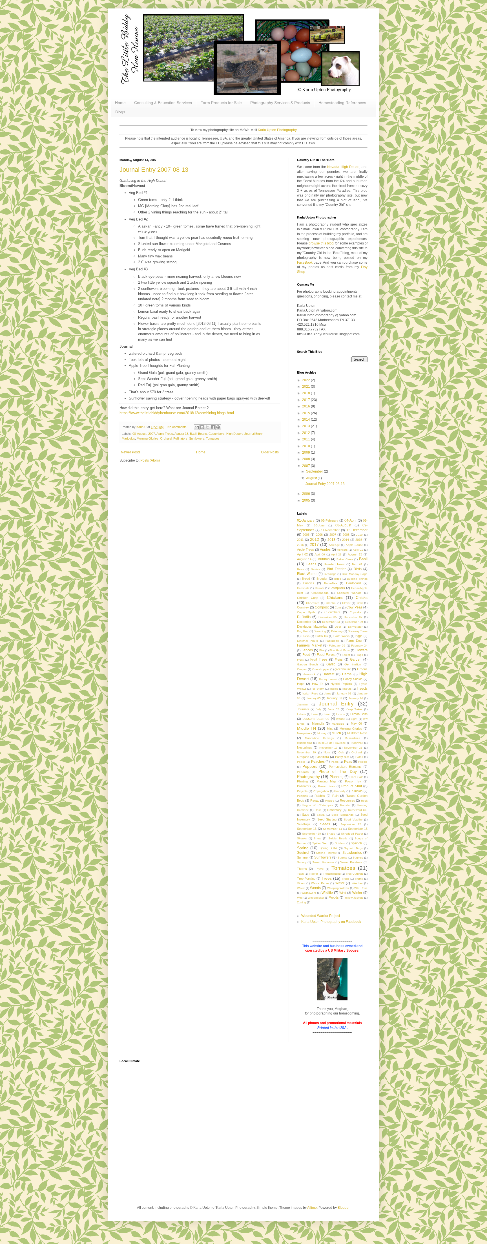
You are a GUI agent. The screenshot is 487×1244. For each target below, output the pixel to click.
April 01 (358, 549)
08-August (139, 433)
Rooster (345, 805)
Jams (327, 693)
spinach (356, 843)
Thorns (302, 868)
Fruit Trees (318, 659)
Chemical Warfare (349, 592)
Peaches (318, 762)
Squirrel (303, 853)
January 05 (313, 698)
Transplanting (332, 873)
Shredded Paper (352, 833)
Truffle (359, 878)
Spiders (340, 843)
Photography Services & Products (280, 102)
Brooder (321, 578)
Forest (346, 654)
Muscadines (352, 738)
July (318, 709)
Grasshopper (320, 669)
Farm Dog (353, 640)
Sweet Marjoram (323, 862)
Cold (360, 603)
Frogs (359, 654)
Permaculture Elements (345, 766)
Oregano (303, 756)
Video (301, 883)
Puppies (302, 795)
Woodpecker (316, 897)
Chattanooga (320, 592)
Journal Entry (253, 433)
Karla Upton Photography (277, 130)
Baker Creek (345, 559)
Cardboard (353, 583)
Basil (193, 433)
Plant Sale (356, 776)
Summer (303, 857)
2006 (306, 494)
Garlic (330, 664)
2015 (306, 413)
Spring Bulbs (328, 848)
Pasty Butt (342, 756)
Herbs (346, 674)
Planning (337, 777)
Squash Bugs (353, 848)
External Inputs (307, 640)
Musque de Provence (332, 742)
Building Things (357, 578)
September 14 (332, 828)
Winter (357, 893)
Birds (358, 569)
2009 (306, 453)
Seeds (325, 824)
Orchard (166, 438)
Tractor (313, 873)
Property (339, 791)
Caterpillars (337, 588)
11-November (330, 530)
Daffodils (304, 617)
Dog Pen (303, 631)
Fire (321, 650)
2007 (151, 433)
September (315, 471)
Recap (314, 800)
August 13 (181, 433)
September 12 (350, 824)
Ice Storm (318, 688)
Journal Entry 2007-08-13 (153, 169)
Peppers (309, 766)
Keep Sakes (354, 709)
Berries (315, 569)
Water (339, 883)
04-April (350, 520)
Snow (317, 838)
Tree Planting (306, 878)
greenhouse (343, 669)
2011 (306, 439)
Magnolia (318, 723)
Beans (202, 433)
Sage (305, 814)
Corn (338, 607)
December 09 (306, 621)
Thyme (319, 868)
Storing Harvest (326, 852)
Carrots (319, 588)
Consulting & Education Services (163, 102)
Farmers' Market (309, 645)
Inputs (347, 688)
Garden (356, 659)
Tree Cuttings (354, 873)
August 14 (304, 559)
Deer (338, 626)
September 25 (311, 833)
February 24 (359, 645)
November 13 (328, 747)
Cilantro (331, 603)
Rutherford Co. (358, 809)
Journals (303, 709)
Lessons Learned (316, 719)
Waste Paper (320, 883)
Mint (330, 728)
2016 (306, 406)
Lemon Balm (359, 714)
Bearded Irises (334, 564)
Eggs (358, 636)
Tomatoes (213, 438)
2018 (306, 393)
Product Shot (351, 786)
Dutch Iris (321, 636)
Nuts (327, 752)
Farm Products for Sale (221, 102)
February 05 (337, 645)
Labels (301, 714)
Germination (352, 664)
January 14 (355, 698)
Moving (322, 733)
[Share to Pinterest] (218, 427)
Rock (364, 800)
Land (327, 714)
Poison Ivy (353, 781)
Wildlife (327, 893)
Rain (335, 795)
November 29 (306, 752)
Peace (301, 761)
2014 (306, 420)
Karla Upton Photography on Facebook (331, 922)
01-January (306, 520)
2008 (306, 459)
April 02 (302, 554)
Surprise (358, 857)
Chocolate (312, 603)
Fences (307, 650)
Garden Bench (307, 664)
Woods (334, 897)
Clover (346, 603)
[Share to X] (207, 427)
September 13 (306, 828)
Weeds (315, 888)
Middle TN (306, 728)
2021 (306, 387)
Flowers (361, 650)
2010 (306, 446)
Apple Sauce (354, 544)
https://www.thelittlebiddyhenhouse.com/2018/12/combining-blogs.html (176, 413)
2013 (306, 426)
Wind (342, 892)
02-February (329, 520)
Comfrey (303, 607)
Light (354, 718)
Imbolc (333, 688)
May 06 (356, 723)
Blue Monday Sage (355, 573)
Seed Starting (327, 819)
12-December (357, 530)
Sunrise (342, 857)
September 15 (358, 828)
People (363, 761)
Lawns (340, 714)
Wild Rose (361, 888)
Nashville (357, 742)
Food (306, 655)
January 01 (344, 693)
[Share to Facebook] (213, 427)
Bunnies (308, 583)
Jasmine (302, 704)
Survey (301, 862)
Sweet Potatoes (351, 862)
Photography (308, 776)
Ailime (312, 1208)
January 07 (334, 698)
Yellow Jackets (353, 897)
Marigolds (128, 438)
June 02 (333, 709)
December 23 (331, 621)
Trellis (345, 878)
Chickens (335, 597)
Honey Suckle (352, 679)
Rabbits (320, 795)
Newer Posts (130, 452)
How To (317, 683)
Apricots (342, 549)
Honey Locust (328, 679)
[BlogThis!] (202, 427)
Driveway (337, 631)
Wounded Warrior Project (320, 916)
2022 (306, 380)
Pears (334, 761)
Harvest (328, 674)
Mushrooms (304, 742)
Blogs (120, 112)
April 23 (336, 554)
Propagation (321, 791)
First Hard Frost (339, 650)
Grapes (302, 669)
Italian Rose (310, 693)
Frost (300, 659)
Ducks (305, 636)
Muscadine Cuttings (319, 738)
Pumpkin (356, 791)
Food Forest (326, 655)
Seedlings (303, 824)
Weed (301, 888)
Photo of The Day (337, 771)
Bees (300, 569)
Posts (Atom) (150, 460)
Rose (318, 809)
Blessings (330, 573)
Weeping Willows (338, 888)
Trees (327, 878)
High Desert (234, 433)
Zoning (301, 902)
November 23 (353, 747)
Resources (347, 800)
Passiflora (322, 756)
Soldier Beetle (338, 838)
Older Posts (270, 452)
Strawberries (352, 853)
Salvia (321, 814)
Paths (359, 756)
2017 (306, 400)
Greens (362, 669)
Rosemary (334, 809)
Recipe (329, 800)
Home (120, 102)
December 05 (327, 617)
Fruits (339, 659)
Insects (362, 689)
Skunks (302, 838)
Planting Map (326, 781)
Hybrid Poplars (341, 683)
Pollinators (180, 438)
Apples (325, 550)
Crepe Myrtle (306, 612)
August (312, 478)
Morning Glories (147, 438)
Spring (303, 848)
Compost (322, 607)
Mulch (336, 733)
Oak (341, 752)
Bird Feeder (336, 569)
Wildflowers (309, 892)
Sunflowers (196, 438)
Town (300, 873)
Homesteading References (342, 102)
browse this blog (321, 243)
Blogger (343, 1208)
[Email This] (197, 427)
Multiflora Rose (357, 733)
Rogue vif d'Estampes (317, 805)
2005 (306, 500)
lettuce (340, 718)
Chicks (362, 597)
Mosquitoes (304, 733)
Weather (357, 883)
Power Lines (326, 786)
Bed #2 (357, 564)
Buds (337, 578)
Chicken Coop (307, 597)
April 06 (320, 554)
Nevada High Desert (343, 167)
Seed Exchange (342, 814)
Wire (300, 897)
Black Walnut (307, 574)
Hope (300, 683)
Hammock (309, 674)
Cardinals (303, 588)
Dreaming (320, 631)
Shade (331, 833)
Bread (306, 578)
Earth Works (341, 636)
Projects (302, 791)
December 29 (354, 621)
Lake (314, 714)
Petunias (303, 771)
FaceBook (305, 262)
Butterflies (330, 583)
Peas (348, 762)
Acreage (334, 544)
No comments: (177, 427)
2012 (306, 433)
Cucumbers (217, 433)
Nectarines (304, 747)
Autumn (324, 559)
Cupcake (355, 612)
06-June (319, 525)
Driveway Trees (358, 631)
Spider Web (320, 843)
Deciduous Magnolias (312, 626)
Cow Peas (354, 607)
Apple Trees (164, 433)
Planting (302, 781)
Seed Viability (353, 819)
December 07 (353, 617)
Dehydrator (355, 626)
